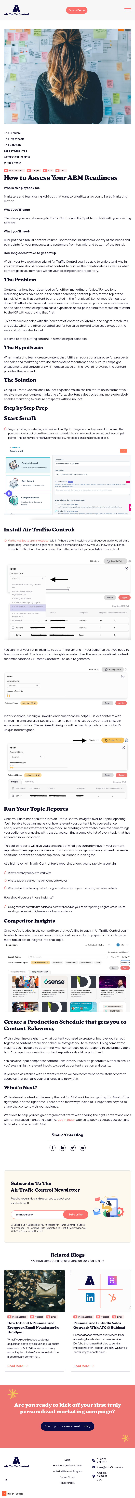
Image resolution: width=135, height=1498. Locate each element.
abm (50, 170)
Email (63, 170)
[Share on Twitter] (73, 1148)
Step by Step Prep (15, 151)
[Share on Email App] (83, 1148)
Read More (15, 1366)
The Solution (12, 145)
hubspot (35, 170)
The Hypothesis (14, 139)
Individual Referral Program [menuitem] (67, 1471)
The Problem (12, 133)
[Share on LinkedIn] (63, 1148)
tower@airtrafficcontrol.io (110, 1467)
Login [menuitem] (67, 1459)
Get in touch (66, 1120)
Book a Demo (77, 10)
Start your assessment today (68, 1426)
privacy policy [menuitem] (67, 1482)
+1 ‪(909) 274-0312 (102, 1460)
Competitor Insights (17, 156)
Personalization (16, 170)
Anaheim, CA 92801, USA (102, 1476)
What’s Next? (12, 162)
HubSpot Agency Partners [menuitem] (67, 1465)
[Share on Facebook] (52, 1148)
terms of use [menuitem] (67, 1477)
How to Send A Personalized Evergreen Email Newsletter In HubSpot (33, 1328)
